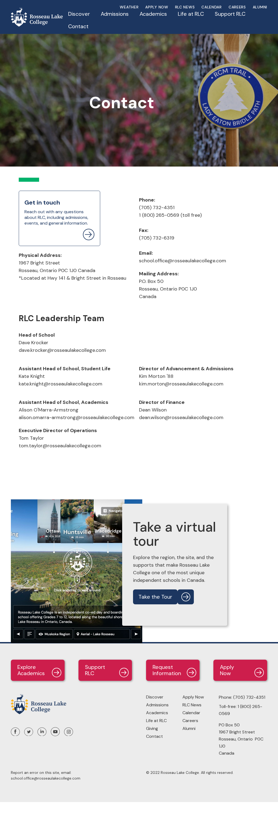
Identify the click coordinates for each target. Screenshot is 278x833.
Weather (129, 7)
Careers (237, 7)
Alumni (260, 7)
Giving (152, 728)
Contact (78, 26)
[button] (79, 16)
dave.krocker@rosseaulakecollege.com (62, 350)
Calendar (211, 7)
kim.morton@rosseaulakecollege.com (181, 384)
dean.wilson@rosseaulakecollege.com (181, 417)
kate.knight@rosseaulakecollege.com (60, 384)
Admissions (157, 705)
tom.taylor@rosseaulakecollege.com (60, 445)
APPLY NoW (156, 7)
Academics (157, 713)
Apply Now (193, 697)
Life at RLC (156, 720)
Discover (154, 697)
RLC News (185, 7)
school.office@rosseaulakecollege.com (182, 260)
